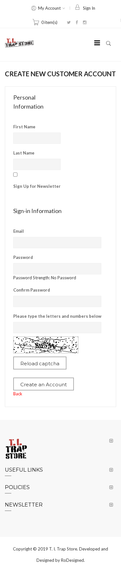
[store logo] (19, 43)
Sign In (89, 8)
